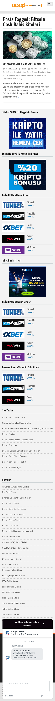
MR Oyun (31, 247)
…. (18, 96)
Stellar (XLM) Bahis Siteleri (13, 603)
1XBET (29, 225)
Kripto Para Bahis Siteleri (37, 75)
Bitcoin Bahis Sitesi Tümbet (14, 462)
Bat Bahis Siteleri (9, 492)
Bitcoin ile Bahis (44, 72)
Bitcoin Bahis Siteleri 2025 (13, 417)
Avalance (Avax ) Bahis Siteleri (15, 487)
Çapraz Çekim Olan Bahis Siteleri (16, 423)
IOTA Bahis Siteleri (10, 581)
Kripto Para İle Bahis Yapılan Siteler (24, 64)
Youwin (30, 236)
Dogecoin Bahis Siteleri (12, 559)
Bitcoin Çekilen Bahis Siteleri (25, 72)
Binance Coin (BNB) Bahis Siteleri (16, 498)
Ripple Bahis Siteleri (10, 598)
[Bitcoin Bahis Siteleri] (27, 7)
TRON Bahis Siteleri (10, 614)
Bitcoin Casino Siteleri (11, 520)
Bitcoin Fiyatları (9, 434)
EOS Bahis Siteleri (10, 564)
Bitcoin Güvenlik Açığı (11, 467)
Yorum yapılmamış (14, 79)
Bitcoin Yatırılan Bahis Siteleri (14, 75)
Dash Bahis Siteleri (10, 553)
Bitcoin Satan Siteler (11, 537)
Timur (23, 69)
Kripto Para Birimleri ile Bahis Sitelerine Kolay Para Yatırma (27, 428)
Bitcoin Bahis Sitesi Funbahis (14, 456)
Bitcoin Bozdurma (9, 445)
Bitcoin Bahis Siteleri (11, 503)
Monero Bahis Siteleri (11, 592)
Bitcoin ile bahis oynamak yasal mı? (17, 531)
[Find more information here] (27, 659)
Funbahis (31, 213)
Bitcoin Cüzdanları (10, 526)
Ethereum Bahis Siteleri (12, 570)
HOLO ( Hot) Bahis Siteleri (13, 576)
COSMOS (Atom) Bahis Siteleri (15, 548)
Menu (50, 4)
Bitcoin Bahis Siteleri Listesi (14, 509)
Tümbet (30, 202)
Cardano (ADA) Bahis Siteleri (14, 542)
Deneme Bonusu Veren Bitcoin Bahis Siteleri (21, 451)
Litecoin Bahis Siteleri (11, 587)
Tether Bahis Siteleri (10, 609)
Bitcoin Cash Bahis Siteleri (13, 514)
